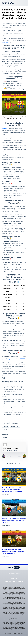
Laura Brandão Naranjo (10, 448)
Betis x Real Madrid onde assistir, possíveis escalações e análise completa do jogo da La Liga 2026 (12, 489)
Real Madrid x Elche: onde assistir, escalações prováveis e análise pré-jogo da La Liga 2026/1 (13, 551)
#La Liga (5, 429)
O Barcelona (5, 128)
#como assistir (15, 423)
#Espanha (5, 426)
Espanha (5, 437)
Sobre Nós (14, 578)
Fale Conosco (14, 576)
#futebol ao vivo (15, 426)
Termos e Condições (14, 575)
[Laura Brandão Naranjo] (5, 445)
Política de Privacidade (14, 573)
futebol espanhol (6, 42)
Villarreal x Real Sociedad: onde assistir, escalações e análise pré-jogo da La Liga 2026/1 (14, 520)
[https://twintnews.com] (8, 3)
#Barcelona (6, 423)
